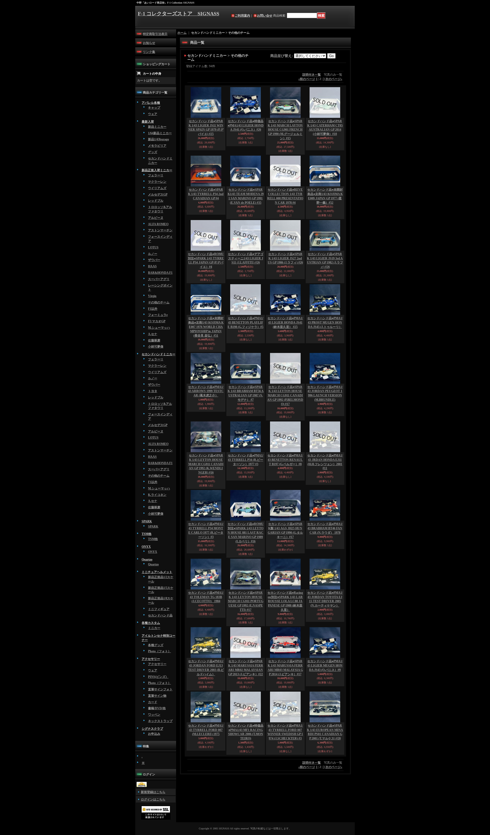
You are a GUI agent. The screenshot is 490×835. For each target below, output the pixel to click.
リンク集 (149, 52)
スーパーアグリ (158, 279)
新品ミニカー (157, 127)
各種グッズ (155, 645)
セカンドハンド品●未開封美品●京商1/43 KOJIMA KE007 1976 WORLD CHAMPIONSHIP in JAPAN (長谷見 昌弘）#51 (206, 326)
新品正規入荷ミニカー (157, 170)
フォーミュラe (158, 315)
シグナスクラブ (152, 728)
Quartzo (147, 559)
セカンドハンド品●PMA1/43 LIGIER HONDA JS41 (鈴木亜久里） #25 (285, 322)
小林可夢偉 (155, 346)
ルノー (152, 254)
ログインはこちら (153, 799)
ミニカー (154, 628)
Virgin (152, 296)
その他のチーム (158, 302)
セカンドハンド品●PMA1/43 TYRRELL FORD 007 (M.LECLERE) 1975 (206, 730)
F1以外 (152, 309)
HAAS (152, 266)
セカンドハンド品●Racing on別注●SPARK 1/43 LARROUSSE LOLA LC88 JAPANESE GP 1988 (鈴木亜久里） (285, 601)
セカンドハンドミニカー (158, 354)
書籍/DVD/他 (157, 708)
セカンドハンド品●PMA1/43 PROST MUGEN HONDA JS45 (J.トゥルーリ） (325, 322)
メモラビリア (157, 145)
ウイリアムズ (157, 188)
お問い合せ (264, 15)
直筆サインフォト (160, 689)
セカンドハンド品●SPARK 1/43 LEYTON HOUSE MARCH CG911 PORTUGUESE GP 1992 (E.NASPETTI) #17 (245, 601)
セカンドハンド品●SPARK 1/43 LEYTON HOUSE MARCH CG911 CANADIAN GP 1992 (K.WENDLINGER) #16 (206, 464)
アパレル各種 (151, 103)
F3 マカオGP (156, 321)
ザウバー (154, 260)
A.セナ (152, 334)
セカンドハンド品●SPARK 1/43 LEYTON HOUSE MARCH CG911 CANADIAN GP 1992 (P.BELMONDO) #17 (285, 395)
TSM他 (146, 534)
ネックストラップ (160, 721)
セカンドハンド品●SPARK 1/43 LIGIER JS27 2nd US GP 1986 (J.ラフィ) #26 (285, 258)
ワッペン (154, 714)
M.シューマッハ (159, 327)
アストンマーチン (160, 230)
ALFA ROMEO (158, 224)
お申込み (154, 734)
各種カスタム (151, 623)
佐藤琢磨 (154, 340)
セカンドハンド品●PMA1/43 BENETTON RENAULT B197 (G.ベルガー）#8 (285, 460)
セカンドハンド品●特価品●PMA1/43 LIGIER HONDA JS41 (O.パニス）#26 (246, 125)
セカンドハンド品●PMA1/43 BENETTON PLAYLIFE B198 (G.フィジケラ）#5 (245, 322)
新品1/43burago (158, 139)
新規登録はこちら (153, 792)
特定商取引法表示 (155, 34)
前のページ (306, 79)
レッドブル (155, 200)
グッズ (152, 152)
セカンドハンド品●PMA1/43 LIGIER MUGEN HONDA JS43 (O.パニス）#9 (325, 665)
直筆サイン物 (157, 695)
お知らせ (149, 43)
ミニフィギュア (158, 609)
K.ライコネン (157, 495)
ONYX (146, 546)
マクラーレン (157, 182)
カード (152, 702)
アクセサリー (151, 659)
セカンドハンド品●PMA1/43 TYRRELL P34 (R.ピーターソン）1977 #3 (245, 460)
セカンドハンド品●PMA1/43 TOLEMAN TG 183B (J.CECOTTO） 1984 (206, 597)
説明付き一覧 (311, 74)
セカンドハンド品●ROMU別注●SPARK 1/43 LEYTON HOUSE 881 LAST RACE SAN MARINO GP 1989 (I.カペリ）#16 (246, 532)
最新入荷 (148, 121)
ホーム (182, 33)
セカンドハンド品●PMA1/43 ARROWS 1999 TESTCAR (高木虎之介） (206, 391)
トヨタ (152, 391)
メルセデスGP (157, 194)
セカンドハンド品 (160, 615)
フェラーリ (155, 175)
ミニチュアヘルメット (157, 572)
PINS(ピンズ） (158, 677)
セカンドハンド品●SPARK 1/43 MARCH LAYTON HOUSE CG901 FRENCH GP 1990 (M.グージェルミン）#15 (285, 129)
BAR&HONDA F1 (160, 272)
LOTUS (153, 247)
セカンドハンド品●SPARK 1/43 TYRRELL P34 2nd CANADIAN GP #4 (206, 194)
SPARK (147, 521)
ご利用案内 (242, 15)
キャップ (154, 107)
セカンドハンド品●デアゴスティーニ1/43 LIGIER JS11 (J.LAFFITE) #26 (245, 258)
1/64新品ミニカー (160, 133)
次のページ (333, 79)
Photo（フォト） (159, 651)
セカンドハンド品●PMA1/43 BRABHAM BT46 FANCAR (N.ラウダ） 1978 (325, 528)
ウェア (152, 114)
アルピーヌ (155, 218)
